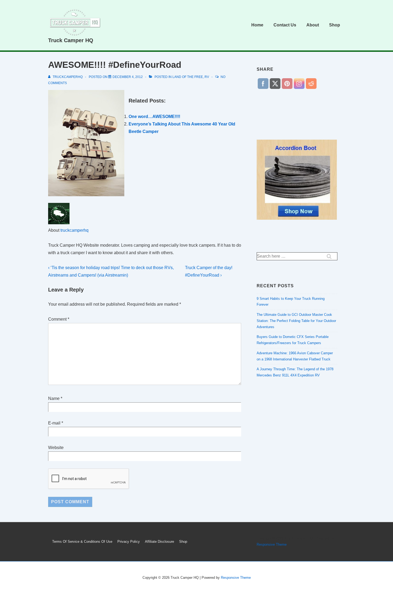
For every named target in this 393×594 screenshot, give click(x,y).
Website (56, 447)
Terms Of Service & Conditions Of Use (82, 542)
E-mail (54, 423)
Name (54, 398)
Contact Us (284, 25)
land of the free (187, 77)
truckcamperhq (74, 230)
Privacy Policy (128, 542)
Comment (58, 319)
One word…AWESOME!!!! (154, 116)
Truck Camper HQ (70, 40)
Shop (334, 25)
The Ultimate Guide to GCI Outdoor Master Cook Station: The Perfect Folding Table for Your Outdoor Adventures (296, 321)
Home (257, 25)
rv (207, 77)
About (312, 25)
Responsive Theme (272, 544)
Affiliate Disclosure (159, 542)
